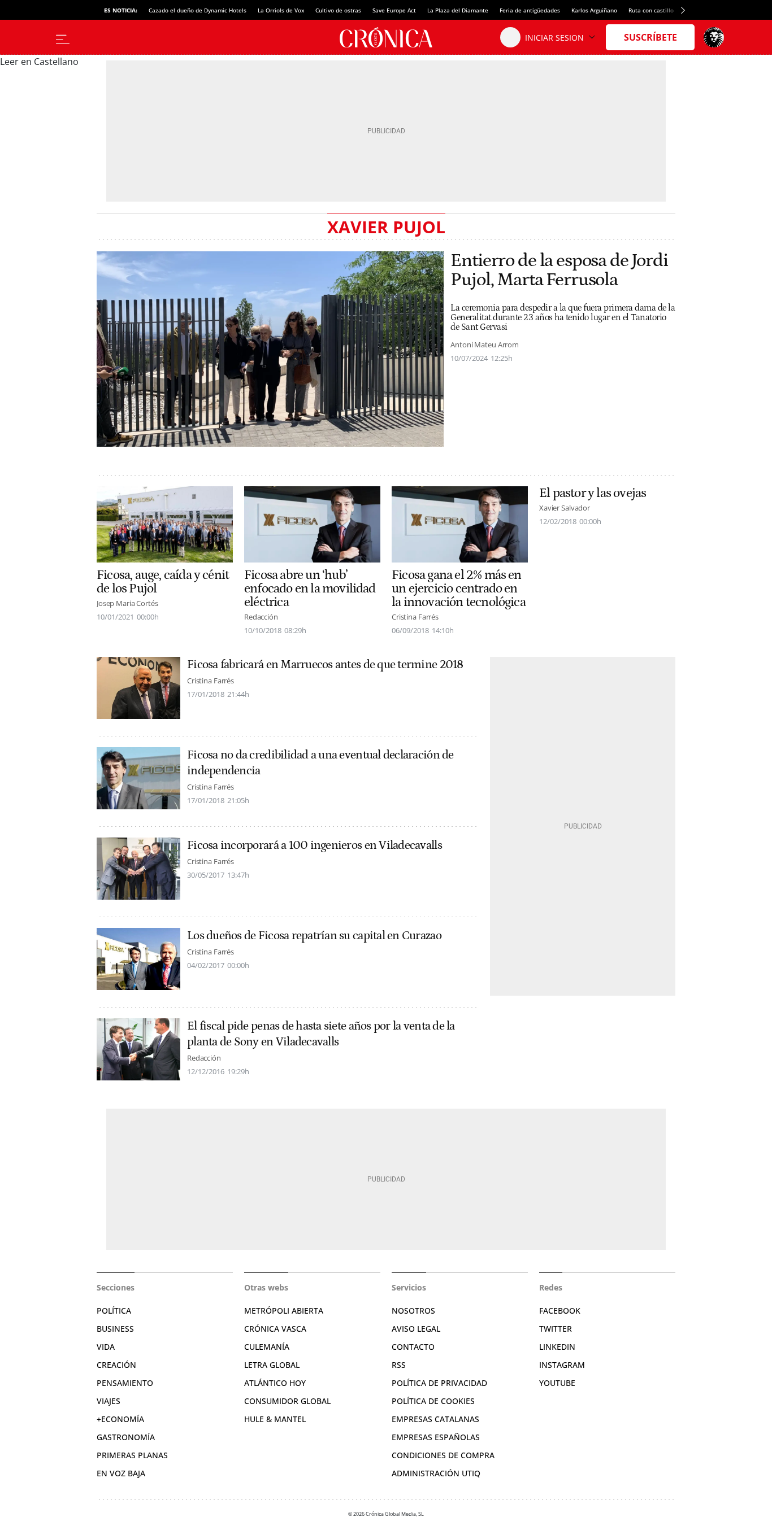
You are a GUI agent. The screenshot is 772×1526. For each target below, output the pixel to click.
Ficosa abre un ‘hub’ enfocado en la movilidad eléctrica (310, 588)
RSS (399, 1364)
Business (115, 1328)
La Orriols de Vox (281, 10)
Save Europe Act (394, 10)
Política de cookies (433, 1401)
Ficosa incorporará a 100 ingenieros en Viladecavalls (314, 845)
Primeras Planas (132, 1455)
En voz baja (121, 1473)
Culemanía (266, 1346)
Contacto (413, 1346)
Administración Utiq (436, 1473)
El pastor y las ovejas (592, 493)
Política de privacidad (439, 1382)
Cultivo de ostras (338, 10)
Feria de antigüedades (530, 10)
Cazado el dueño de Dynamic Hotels (197, 10)
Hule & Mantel (275, 1419)
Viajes (108, 1401)
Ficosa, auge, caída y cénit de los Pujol (163, 581)
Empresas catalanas (435, 1419)
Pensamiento (125, 1382)
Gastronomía (126, 1437)
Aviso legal (416, 1328)
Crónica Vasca (275, 1328)
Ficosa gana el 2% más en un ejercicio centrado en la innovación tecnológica (459, 588)
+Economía (120, 1419)
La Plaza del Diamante (457, 10)
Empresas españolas (436, 1437)
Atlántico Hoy (275, 1382)
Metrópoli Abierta (283, 1310)
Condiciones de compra (443, 1455)
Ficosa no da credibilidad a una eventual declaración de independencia (320, 763)
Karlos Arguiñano (594, 10)
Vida (106, 1346)
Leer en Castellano (39, 61)
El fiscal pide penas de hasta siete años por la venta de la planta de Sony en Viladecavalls (321, 1034)
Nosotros (413, 1310)
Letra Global (272, 1364)
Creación (116, 1364)
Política (114, 1310)
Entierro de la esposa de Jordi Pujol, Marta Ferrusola (558, 270)
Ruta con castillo (651, 10)
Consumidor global (287, 1401)
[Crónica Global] (386, 37)
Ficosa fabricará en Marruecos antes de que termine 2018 (325, 665)
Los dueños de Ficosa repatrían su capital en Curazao (314, 936)
